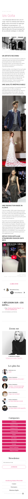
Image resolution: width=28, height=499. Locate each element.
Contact (14, 484)
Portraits (14, 444)
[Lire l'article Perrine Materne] (25, 292)
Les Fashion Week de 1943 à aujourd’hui (17, 408)
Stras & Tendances (12, 377)
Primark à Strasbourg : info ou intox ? (16, 379)
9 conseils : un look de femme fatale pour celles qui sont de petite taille (16, 387)
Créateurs (14, 421)
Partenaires (14, 441)
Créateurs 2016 (14, 428)
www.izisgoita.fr (22, 274)
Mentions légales (14, 490)
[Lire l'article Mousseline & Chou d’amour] (20, 289)
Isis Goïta (24, 275)
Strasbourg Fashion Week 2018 (14, 480)
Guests (14, 434)
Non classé (14, 437)
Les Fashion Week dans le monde (15, 401)
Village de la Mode (14, 450)
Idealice (23, 493)
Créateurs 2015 (14, 425)
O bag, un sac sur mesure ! (14, 394)
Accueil (4, 11)
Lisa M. (9, 371)
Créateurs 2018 (12, 370)
